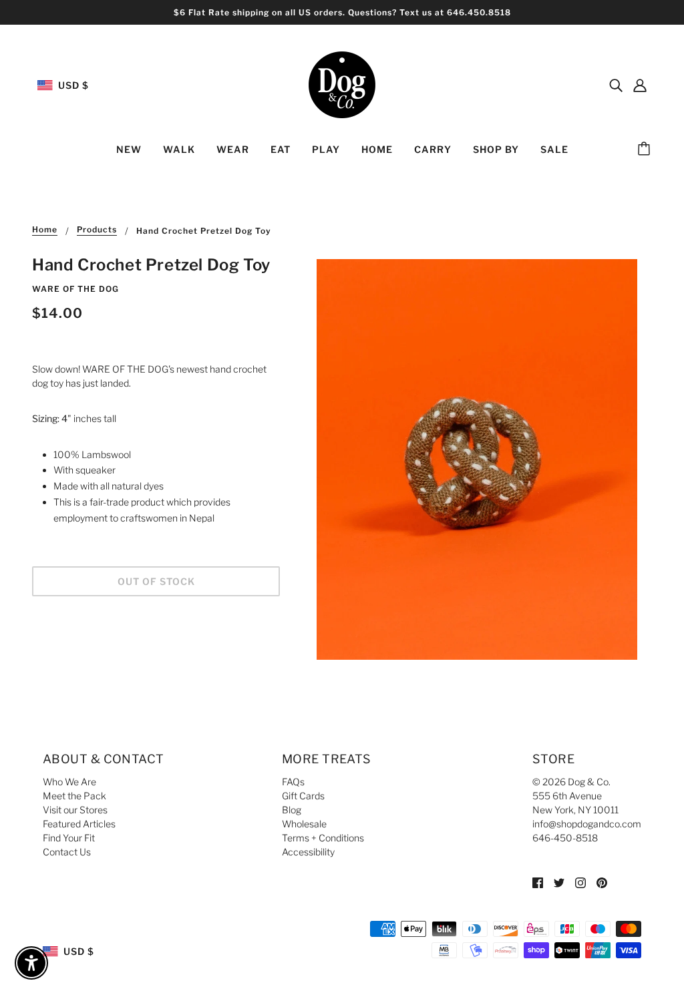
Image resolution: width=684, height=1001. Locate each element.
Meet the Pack (74, 795)
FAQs (293, 781)
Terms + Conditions (323, 837)
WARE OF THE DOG (75, 289)
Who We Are (69, 781)
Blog (291, 809)
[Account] (640, 84)
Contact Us (67, 851)
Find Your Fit (69, 837)
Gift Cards (303, 795)
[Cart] (646, 149)
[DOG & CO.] (342, 83)
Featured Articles (79, 823)
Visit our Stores (75, 809)
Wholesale (304, 823)
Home (44, 230)
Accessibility (308, 851)
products (97, 230)
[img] (616, 84)
